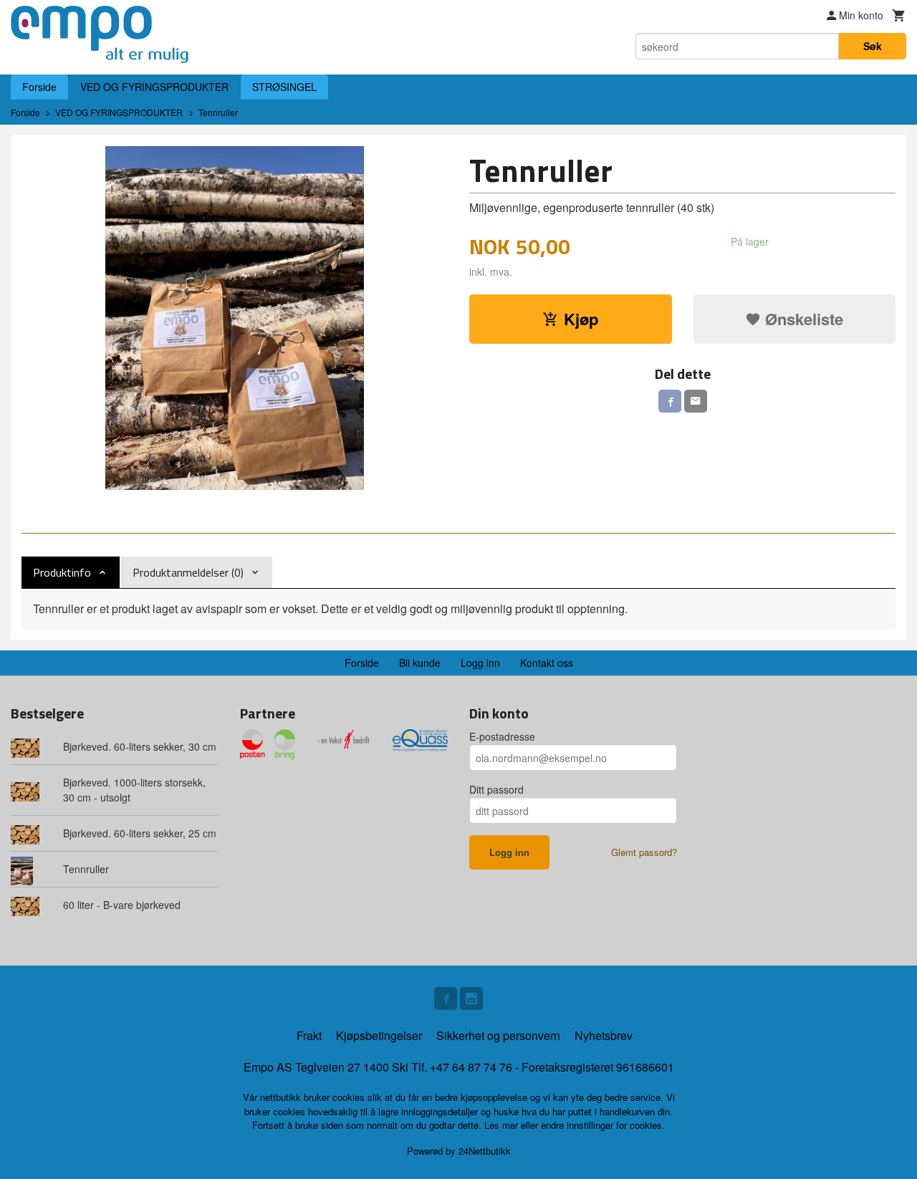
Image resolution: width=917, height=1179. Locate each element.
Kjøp (581, 318)
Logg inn (480, 662)
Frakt (309, 1035)
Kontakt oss (546, 662)
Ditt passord (496, 789)
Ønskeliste (802, 318)
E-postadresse (502, 736)
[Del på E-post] (695, 401)
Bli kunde (420, 662)
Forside (39, 87)
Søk (872, 46)
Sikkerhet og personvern (498, 1035)
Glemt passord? (644, 852)
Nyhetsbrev (604, 1035)
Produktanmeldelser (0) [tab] (188, 572)
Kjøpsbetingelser (379, 1035)
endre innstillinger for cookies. (603, 1125)
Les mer (502, 1125)
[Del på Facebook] (669, 401)
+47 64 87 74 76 (471, 1067)
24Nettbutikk (484, 1151)
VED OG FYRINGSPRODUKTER (154, 87)
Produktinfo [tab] (62, 572)
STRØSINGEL (284, 87)
